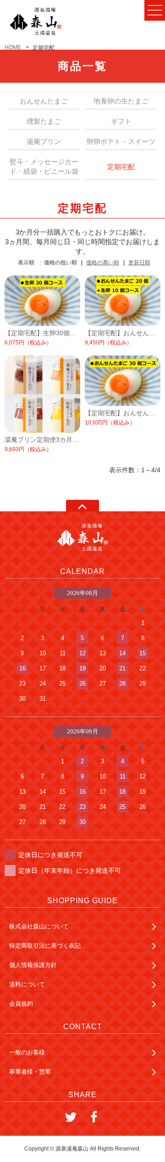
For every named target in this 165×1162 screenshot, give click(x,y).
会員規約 (21, 1003)
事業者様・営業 (30, 1071)
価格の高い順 (102, 262)
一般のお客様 (27, 1052)
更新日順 (139, 262)
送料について (27, 984)
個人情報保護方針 (33, 965)
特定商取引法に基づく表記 (45, 945)
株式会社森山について (39, 926)
